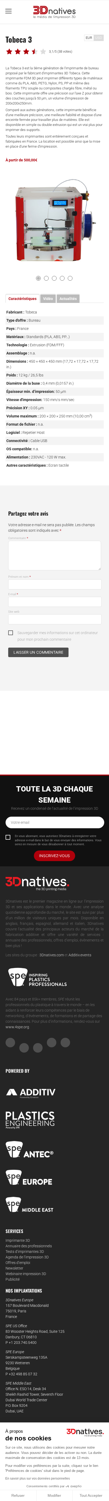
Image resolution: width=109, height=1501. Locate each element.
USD (98, 38)
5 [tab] (70, 278)
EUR (89, 38)
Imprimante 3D (18, 1240)
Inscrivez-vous (54, 855)
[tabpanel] (55, 220)
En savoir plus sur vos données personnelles (37, 1478)
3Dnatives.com (51, 955)
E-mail (13, 594)
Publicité (13, 1279)
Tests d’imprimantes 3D (25, 1251)
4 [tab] (62, 278)
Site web (13, 611)
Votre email (20, 822)
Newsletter (14, 1268)
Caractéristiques (22, 299)
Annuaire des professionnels (29, 1246)
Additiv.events (80, 955)
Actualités (68, 299)
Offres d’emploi (18, 1263)
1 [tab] (38, 278)
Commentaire (18, 538)
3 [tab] (54, 278)
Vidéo (48, 299)
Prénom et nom (19, 577)
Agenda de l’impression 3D (27, 1257)
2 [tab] (46, 278)
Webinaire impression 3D (26, 1274)
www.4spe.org (17, 1027)
